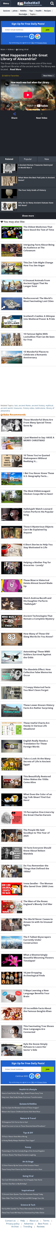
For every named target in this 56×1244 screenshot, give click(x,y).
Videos (11, 49)
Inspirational (28, 1190)
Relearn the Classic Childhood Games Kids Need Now (21, 1111)
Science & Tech (28, 1204)
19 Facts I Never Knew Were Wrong (14, 1136)
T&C (32, 43)
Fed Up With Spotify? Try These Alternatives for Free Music (23, 1209)
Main (3, 49)
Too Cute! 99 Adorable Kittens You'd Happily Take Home (22, 1180)
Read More (15, 69)
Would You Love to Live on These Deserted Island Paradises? (23, 1126)
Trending (27, 1226)
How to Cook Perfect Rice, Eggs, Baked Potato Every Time (22, 1093)
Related (9, 159)
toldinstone (40, 408)
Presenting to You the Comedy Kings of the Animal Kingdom (23, 1151)
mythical (49, 405)
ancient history (38, 405)
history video (28, 408)
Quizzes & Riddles (28, 1103)
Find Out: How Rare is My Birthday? (14, 1184)
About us (34, 1220)
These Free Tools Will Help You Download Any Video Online (23, 1212)
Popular (28, 159)
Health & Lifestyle (28, 1089)
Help (22, 1220)
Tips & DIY (28, 1132)
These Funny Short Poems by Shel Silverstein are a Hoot (22, 1169)
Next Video (47, 75)
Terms (46, 1220)
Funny (28, 1147)
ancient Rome (25, 405)
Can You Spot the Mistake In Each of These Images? (20, 1108)
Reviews (41, 1226)
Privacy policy (12, 1223)
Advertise (28, 1223)
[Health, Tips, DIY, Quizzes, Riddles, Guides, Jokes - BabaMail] (29, 3)
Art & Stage (28, 1161)
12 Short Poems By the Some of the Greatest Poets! (20, 1165)
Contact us (10, 1220)
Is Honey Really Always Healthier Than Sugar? (18, 1140)
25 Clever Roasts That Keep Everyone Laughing (19, 1155)
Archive (15, 1226)
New (47, 159)
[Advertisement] (28, 138)
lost (16, 405)
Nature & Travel (28, 1118)
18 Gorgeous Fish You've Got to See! (15, 1122)
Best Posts (43, 1223)
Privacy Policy (42, 43)
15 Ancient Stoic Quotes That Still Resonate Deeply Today (22, 1194)
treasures (18, 408)
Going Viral (23, 49)
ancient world (7, 408)
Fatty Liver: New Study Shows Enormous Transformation (22, 1097)
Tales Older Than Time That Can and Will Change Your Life (23, 1198)
